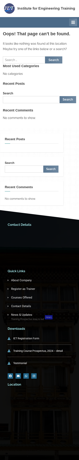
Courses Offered (21, 297)
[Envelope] (18, 376)
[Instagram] (34, 376)
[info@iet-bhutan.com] (39, 246)
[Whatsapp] (26, 376)
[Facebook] (10, 376)
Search (8, 93)
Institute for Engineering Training (46, 8)
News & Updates (21, 315)
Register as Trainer (23, 289)
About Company (21, 280)
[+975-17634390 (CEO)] (39, 235)
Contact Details (21, 306)
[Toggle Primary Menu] (73, 22)
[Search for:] (24, 59)
